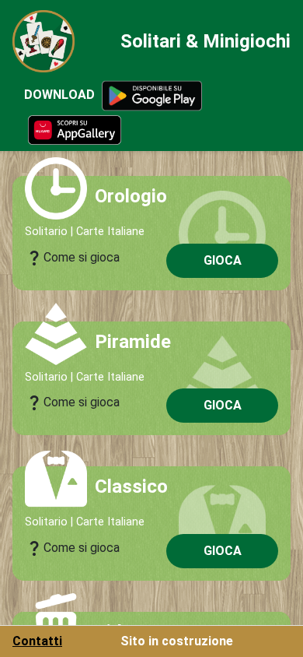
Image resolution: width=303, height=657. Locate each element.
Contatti (37, 641)
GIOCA (223, 260)
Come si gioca (72, 257)
